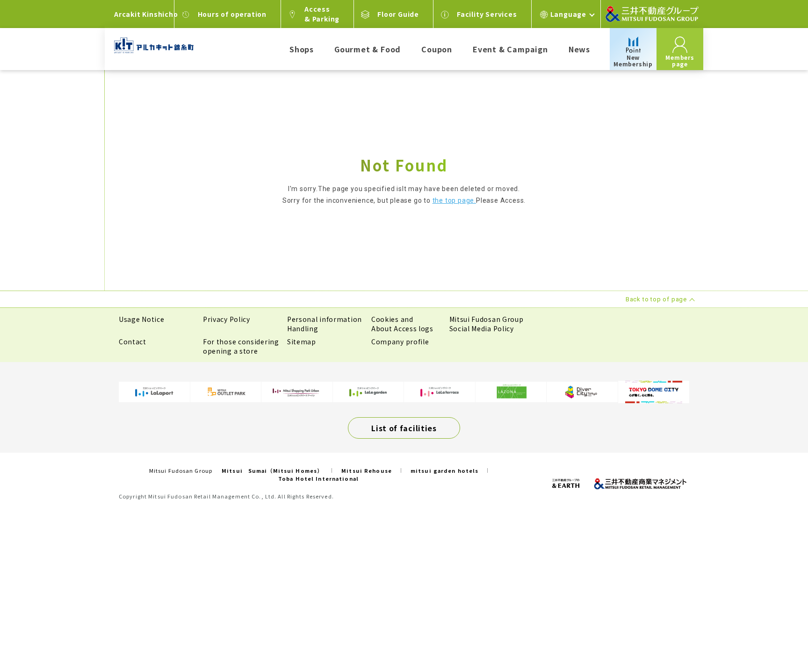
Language (568, 14)
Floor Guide (398, 14)
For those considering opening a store (241, 346)
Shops (301, 49)
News (579, 49)
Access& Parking (321, 13)
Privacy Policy (226, 319)
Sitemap (301, 341)
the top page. (454, 200)
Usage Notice (141, 319)
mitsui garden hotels (444, 470)
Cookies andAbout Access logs (402, 323)
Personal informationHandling (324, 323)
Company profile (400, 341)
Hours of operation (232, 14)
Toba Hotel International (318, 478)
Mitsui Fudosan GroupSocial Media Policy (486, 323)
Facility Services (487, 14)
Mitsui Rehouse (366, 470)
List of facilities (404, 428)
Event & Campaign (510, 49)
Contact (132, 341)
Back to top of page (771, 625)
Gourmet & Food (367, 49)
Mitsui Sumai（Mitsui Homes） (272, 470)
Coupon (436, 49)
